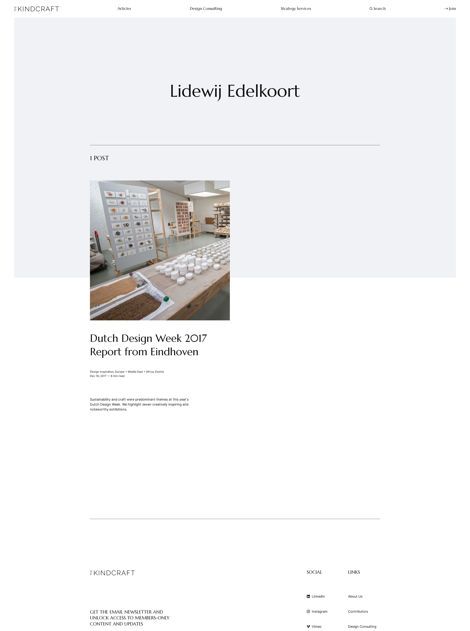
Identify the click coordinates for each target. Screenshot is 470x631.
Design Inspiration (102, 372)
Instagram (320, 611)
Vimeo (316, 626)
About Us (355, 596)
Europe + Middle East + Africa (134, 372)
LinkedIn (318, 596)
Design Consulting (206, 8)
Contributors (358, 611)
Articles (124, 8)
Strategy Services (296, 8)
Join (452, 8)
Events (159, 372)
